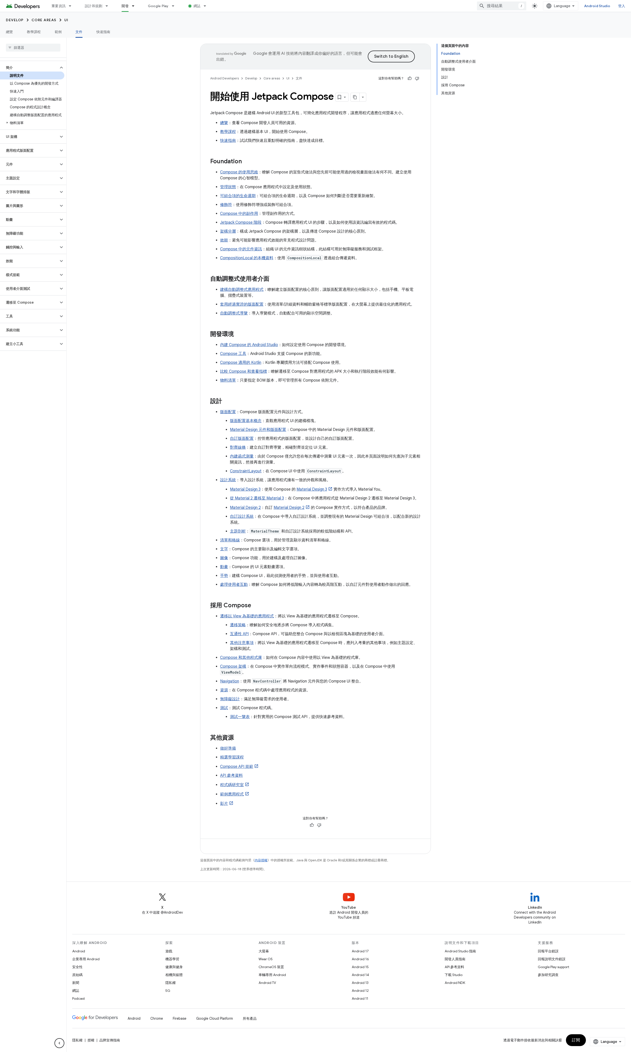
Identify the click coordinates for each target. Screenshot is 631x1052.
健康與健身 (174, 967)
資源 (224, 690)
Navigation (229, 681)
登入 (621, 6)
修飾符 (226, 204)
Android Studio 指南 (460, 951)
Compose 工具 (233, 353)
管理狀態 (228, 187)
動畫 (224, 566)
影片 (224, 803)
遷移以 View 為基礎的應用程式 (247, 616)
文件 (79, 32)
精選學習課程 (232, 757)
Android (78, 951)
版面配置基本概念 (246, 420)
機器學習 (172, 959)
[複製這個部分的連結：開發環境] (239, 334)
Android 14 (360, 975)
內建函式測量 (242, 456)
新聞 (75, 982)
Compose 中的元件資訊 (241, 249)
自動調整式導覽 (234, 313)
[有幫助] (409, 78)
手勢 (224, 575)
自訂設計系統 (242, 516)
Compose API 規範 (236, 766)
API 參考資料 (231, 775)
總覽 (9, 32)
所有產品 (250, 1018)
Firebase (179, 1018)
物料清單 (228, 380)
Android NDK (455, 982)
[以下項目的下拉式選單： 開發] (135, 6)
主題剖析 (238, 531)
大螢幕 (264, 951)
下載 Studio (453, 975)
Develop (15, 20)
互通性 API (239, 633)
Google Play (158, 6)
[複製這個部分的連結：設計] (227, 402)
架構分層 (228, 231)
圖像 (224, 557)
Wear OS (266, 959)
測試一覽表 (240, 716)
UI (66, 20)
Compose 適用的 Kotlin (240, 362)
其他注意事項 (242, 642)
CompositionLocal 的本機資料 (246, 258)
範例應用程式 (232, 794)
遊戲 (168, 951)
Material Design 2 (245, 507)
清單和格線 (230, 540)
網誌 (197, 6)
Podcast (78, 998)
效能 (224, 240)
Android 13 (360, 982)
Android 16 (360, 959)
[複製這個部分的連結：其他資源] (239, 738)
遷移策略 (238, 625)
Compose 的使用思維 (239, 172)
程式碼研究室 (232, 784)
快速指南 (103, 32)
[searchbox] (33, 48)
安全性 (77, 967)
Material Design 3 (245, 489)
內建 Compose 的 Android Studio (249, 344)
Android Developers (224, 78)
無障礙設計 (230, 699)
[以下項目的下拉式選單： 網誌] (207, 6)
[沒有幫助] (417, 78)
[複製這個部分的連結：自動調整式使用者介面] (274, 279)
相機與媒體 (174, 975)
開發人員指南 (455, 959)
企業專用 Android (86, 959)
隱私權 (170, 982)
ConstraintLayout (246, 471)
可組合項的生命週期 (238, 195)
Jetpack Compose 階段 (241, 222)
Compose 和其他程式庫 (241, 657)
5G (167, 990)
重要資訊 (59, 6)
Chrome (156, 1018)
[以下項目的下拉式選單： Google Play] (175, 6)
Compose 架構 (233, 666)
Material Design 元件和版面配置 (258, 429)
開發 (125, 6)
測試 (224, 707)
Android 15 (360, 967)
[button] (29, 68)
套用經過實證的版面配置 (241, 304)
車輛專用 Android (272, 975)
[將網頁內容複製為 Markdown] (355, 97)
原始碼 (77, 975)
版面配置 (228, 411)
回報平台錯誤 (548, 951)
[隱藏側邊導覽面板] (59, 1043)
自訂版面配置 (242, 438)
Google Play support (553, 967)
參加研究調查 (548, 975)
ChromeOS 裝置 (271, 967)
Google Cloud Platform (214, 1018)
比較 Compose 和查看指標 (243, 371)
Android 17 (360, 951)
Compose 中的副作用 (239, 213)
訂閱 (576, 1040)
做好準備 (228, 748)
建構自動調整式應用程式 (241, 289)
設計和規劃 (93, 6)
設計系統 (228, 480)
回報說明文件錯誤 (551, 959)
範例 (58, 32)
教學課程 (34, 32)
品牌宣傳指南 (109, 1040)
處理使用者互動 (234, 584)
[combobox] (501, 5)
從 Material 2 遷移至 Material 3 (257, 498)
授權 (91, 1040)
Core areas (44, 20)
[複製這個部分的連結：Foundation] (247, 162)
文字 (224, 549)
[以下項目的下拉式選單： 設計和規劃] (109, 6)
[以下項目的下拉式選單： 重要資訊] (72, 6)
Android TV (267, 982)
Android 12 (360, 990)
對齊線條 (238, 447)
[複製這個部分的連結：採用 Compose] (256, 606)
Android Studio (597, 6)
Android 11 (360, 998)
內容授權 (261, 860)
